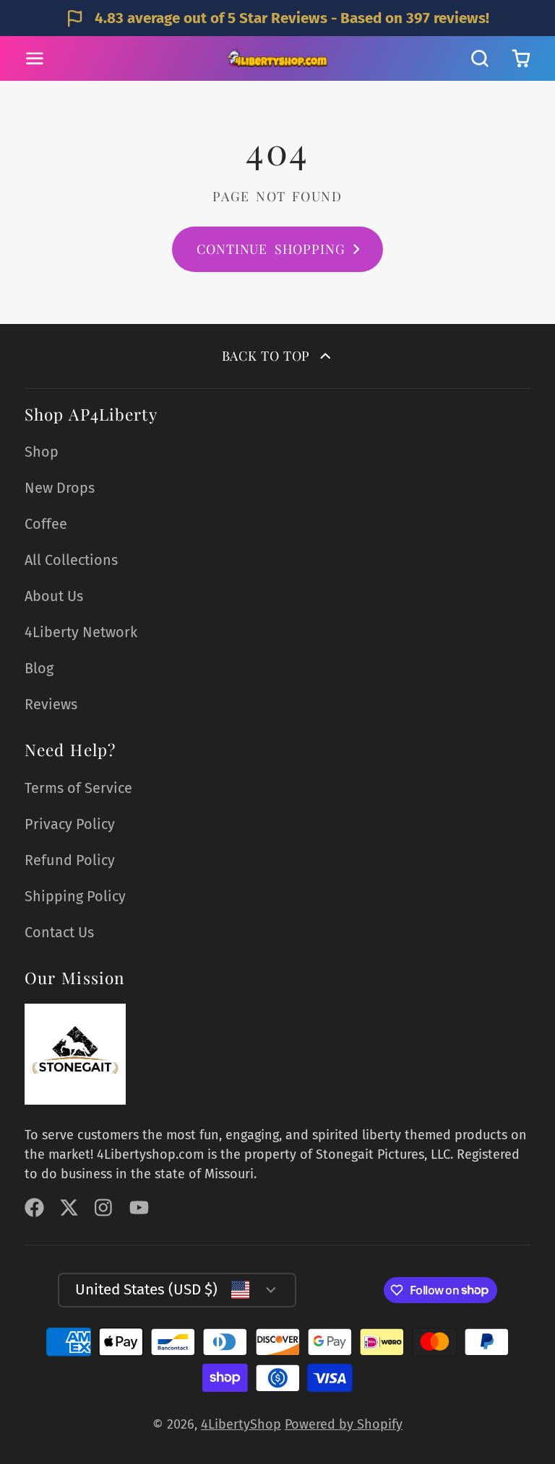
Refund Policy (70, 860)
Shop (42, 451)
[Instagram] (104, 1207)
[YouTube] (139, 1207)
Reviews (51, 704)
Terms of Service (78, 788)
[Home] (277, 59)
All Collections (71, 560)
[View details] (75, 1054)
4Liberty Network (81, 632)
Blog (39, 668)
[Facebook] (34, 1207)
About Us (54, 596)
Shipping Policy (75, 896)
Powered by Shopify (344, 1424)
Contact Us (59, 932)
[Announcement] (277, 18)
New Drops (60, 487)
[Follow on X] (69, 1207)
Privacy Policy (70, 824)
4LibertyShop (241, 1424)
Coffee (46, 523)
